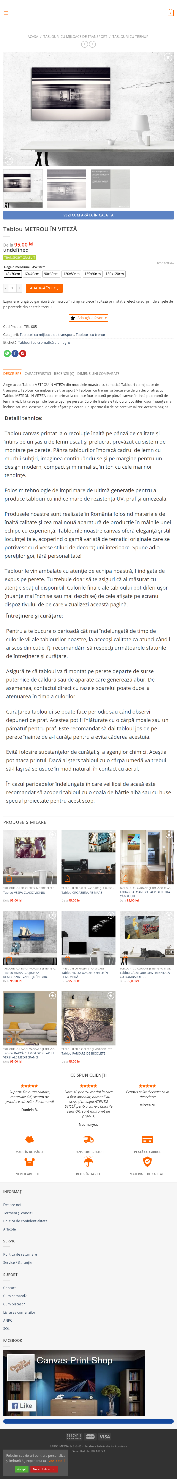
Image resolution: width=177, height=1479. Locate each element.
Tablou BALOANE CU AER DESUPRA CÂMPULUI (145, 894)
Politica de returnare (20, 1254)
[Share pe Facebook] (15, 353)
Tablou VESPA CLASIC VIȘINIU (24, 893)
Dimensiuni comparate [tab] (98, 373)
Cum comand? (15, 1296)
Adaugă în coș (44, 288)
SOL (6, 1328)
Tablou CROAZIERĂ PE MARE (82, 893)
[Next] (165, 109)
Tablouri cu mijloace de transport (75, 36)
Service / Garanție (17, 1262)
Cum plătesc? (14, 1304)
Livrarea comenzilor (19, 1312)
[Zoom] (9, 160)
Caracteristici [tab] (38, 373)
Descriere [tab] (12, 373)
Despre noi (12, 1204)
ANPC (7, 1320)
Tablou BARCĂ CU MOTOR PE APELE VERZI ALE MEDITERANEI (29, 1055)
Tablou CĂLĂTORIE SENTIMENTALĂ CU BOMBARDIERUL (145, 975)
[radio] (13, 274)
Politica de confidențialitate (25, 1221)
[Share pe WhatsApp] (7, 353)
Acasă (33, 36)
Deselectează (165, 263)
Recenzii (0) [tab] (64, 373)
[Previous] (12, 109)
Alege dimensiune (17, 267)
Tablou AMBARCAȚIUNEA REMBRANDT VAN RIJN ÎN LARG (25, 975)
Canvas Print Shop (88, 9)
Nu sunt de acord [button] (44, 1469)
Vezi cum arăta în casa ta (88, 215)
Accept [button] (21, 1469)
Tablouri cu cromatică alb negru (44, 342)
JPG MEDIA (98, 1451)
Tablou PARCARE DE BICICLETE (83, 1053)
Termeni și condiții (18, 1213)
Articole (9, 1229)
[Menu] (5, 13)
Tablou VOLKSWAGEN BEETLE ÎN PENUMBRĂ (85, 975)
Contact (9, 1287)
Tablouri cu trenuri (130, 36)
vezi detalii (57, 1460)
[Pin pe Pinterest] (22, 353)
